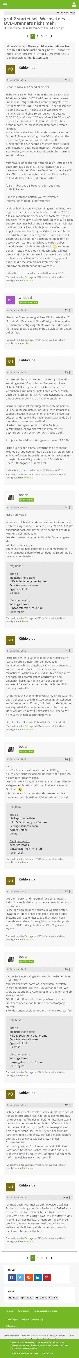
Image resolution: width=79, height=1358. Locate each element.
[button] (5, 4)
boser (25, 621)
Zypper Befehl (18, 589)
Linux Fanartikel (58, 1335)
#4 (66, 507)
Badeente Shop (52, 1338)
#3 (66, 372)
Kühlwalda (27, 280)
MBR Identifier (48, 1297)
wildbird (26, 343)
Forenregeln (17, 611)
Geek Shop (36, 1338)
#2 (66, 310)
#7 (66, 891)
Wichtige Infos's (19, 604)
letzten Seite (41, 57)
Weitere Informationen (25, 1353)
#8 (66, 969)
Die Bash (15, 592)
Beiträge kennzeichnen (24, 585)
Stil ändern (11, 1326)
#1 (66, 79)
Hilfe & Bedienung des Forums (28, 581)
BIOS (15, 1297)
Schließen (47, 1353)
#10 (66, 1197)
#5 (66, 650)
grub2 (28, 1297)
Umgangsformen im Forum (26, 608)
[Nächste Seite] (51, 36)
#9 (66, 1104)
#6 (66, 759)
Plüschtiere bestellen (37, 1335)
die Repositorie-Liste (22, 577)
